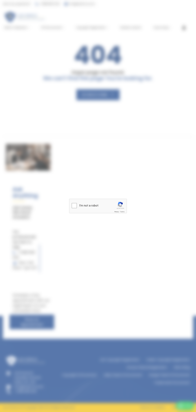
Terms (122, 212)
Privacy (116, 212)
